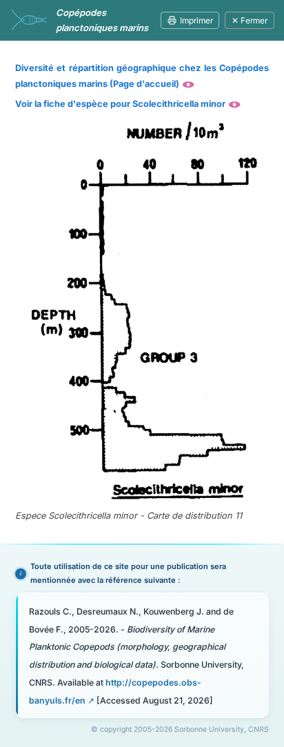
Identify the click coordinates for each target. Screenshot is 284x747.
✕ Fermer (249, 20)
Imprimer (196, 20)
